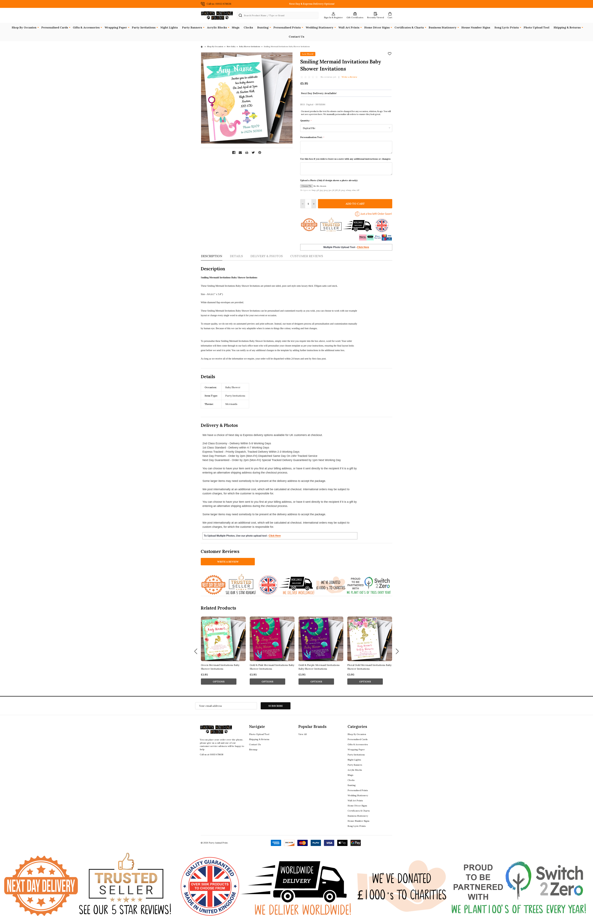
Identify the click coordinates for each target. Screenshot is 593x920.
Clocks (248, 27)
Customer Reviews (306, 256)
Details (236, 256)
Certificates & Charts (409, 27)
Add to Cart (355, 203)
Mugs (235, 27)
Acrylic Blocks (217, 27)
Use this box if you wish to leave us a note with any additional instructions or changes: (345, 158)
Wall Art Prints (348, 27)
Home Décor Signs (377, 27)
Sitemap (253, 749)
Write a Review (349, 77)
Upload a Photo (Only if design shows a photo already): (329, 180)
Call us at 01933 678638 (211, 754)
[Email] (240, 152)
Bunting (263, 27)
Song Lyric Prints (506, 27)
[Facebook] (234, 152)
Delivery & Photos (266, 256)
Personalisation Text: (312, 137)
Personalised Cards (54, 27)
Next (397, 651)
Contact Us (296, 36)
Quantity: (306, 120)
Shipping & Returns (567, 27)
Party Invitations (144, 27)
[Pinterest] (260, 152)
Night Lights (169, 27)
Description (211, 256)
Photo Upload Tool (536, 27)
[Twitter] (253, 152)
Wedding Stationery (319, 27)
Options (219, 681)
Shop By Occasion (24, 27)
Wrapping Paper (116, 27)
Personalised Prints (287, 27)
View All (302, 734)
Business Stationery (442, 27)
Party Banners (192, 27)
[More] (38, 27)
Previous (196, 651)
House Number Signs (475, 27)
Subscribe (275, 705)
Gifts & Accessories (86, 27)
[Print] (247, 152)
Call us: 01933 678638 (219, 3)
